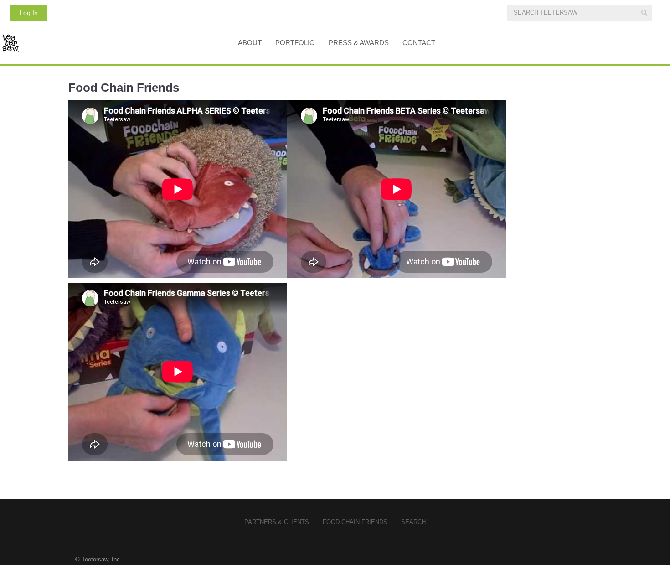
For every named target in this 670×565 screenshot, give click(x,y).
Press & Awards (359, 43)
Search (413, 521)
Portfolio (295, 43)
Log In (29, 12)
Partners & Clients (276, 521)
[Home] (112, 42)
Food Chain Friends (355, 521)
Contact (418, 43)
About (250, 43)
